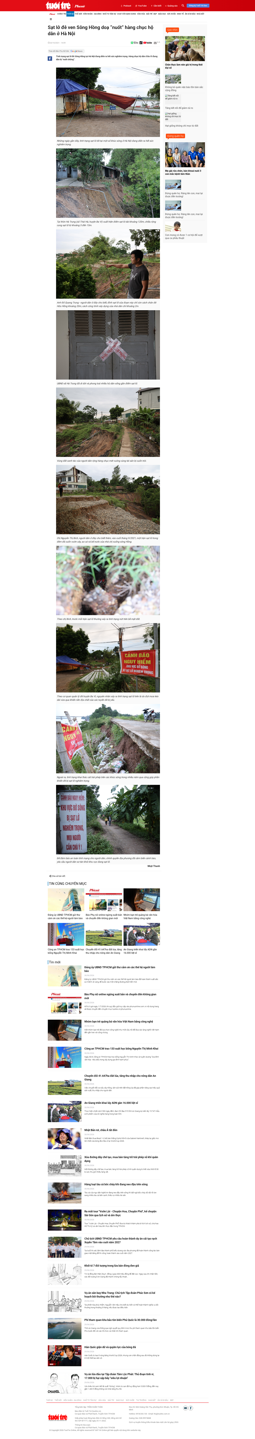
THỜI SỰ (49, 1400)
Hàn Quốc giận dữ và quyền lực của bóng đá (110, 1347)
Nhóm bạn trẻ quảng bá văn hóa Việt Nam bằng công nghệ (140, 916)
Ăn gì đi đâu (190, 14)
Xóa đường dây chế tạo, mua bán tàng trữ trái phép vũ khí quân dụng (121, 1159)
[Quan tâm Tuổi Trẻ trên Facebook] (190, 1408)
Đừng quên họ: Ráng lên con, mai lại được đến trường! (184, 195)
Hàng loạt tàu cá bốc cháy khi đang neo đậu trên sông (116, 1184)
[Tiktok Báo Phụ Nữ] (141, 43)
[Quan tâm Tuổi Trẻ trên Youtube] (185, 1408)
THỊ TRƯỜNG (141, 1400)
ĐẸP (171, 1400)
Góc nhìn (172, 29)
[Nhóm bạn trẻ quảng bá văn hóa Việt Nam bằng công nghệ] (142, 899)
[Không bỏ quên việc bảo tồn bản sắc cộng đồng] (173, 78)
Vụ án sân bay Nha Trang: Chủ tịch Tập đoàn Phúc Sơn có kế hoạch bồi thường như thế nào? (119, 1294)
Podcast (127, 6)
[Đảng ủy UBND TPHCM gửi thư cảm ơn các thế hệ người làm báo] (66, 899)
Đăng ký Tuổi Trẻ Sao (198, 5)
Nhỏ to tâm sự (109, 14)
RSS (176, 1422)
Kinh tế (180, 14)
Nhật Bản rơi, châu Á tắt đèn (100, 1130)
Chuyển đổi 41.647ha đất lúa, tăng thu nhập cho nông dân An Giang (104, 951)
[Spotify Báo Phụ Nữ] (134, 43)
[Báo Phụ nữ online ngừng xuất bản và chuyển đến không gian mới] (104, 899)
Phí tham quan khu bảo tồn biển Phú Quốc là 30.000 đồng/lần (120, 1319)
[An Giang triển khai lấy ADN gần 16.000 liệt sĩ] (142, 934)
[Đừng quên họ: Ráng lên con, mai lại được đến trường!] (173, 185)
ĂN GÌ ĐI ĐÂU (163, 1400)
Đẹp (155, 14)
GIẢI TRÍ (111, 1400)
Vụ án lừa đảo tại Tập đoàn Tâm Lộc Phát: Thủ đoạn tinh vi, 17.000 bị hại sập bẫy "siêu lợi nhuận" (119, 1376)
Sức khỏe (171, 14)
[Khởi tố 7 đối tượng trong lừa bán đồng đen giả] (64, 1274)
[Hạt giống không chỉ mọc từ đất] (173, 117)
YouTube (142, 6)
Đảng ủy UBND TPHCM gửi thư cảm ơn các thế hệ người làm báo (65, 916)
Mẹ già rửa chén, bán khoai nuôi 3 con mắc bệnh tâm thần (183, 172)
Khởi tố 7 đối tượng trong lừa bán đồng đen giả (111, 1265)
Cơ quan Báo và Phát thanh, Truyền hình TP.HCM (95, 1427)
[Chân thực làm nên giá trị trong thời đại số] (185, 48)
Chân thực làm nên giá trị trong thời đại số (183, 66)
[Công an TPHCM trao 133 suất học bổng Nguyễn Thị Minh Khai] (66, 934)
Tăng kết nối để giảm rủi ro (179, 108)
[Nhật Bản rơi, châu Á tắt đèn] (64, 1138)
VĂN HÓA (102, 1400)
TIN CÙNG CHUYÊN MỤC (68, 884)
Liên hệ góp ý (169, 1422)
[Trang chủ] (52, 14)
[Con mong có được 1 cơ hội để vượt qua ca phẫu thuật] (173, 226)
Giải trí (149, 14)
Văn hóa (141, 14)
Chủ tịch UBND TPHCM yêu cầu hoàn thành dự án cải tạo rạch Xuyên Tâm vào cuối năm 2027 (120, 1240)
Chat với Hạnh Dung (126, 14)
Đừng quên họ (175, 136)
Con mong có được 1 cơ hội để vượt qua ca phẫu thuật (183, 237)
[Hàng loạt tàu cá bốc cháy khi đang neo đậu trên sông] (64, 1193)
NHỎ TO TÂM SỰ (89, 1400)
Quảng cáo (172, 6)
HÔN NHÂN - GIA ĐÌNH (72, 1400)
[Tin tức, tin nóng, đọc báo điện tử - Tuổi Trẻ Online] (58, 5)
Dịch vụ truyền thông (137, 1422)
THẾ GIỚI (58, 1400)
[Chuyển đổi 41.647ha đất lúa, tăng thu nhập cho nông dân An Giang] (104, 934)
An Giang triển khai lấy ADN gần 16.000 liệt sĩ (140, 951)
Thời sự (70, 14)
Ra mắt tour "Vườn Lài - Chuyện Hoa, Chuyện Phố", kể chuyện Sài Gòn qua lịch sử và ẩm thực (120, 1213)
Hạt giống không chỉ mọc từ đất (181, 125)
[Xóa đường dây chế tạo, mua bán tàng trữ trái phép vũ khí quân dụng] (64, 1165)
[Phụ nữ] (79, 6)
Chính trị (61, 14)
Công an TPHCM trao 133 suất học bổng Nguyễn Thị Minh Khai (66, 951)
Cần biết (157, 6)
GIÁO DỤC (120, 1400)
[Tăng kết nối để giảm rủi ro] (173, 99)
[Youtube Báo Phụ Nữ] (147, 43)
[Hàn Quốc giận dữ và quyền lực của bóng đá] (64, 1355)
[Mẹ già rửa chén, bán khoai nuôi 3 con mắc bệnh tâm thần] (185, 154)
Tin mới (55, 962)
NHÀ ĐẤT (152, 1400)
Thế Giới (78, 14)
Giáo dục (162, 14)
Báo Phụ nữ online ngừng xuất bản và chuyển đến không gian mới (104, 916)
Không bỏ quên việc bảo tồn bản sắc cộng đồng (184, 89)
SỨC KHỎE (130, 1400)
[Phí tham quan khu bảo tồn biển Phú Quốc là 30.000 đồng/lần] (64, 1328)
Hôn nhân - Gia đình (92, 14)
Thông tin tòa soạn (82, 1425)
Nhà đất (200, 14)
